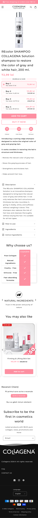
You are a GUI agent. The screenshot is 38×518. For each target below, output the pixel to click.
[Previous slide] (2, 299)
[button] (31, 7)
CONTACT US (7, 473)
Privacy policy (31, 508)
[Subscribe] (32, 438)
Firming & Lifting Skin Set (18, 359)
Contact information (19, 515)
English (18, 493)
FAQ (3, 469)
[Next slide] (35, 299)
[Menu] (2, 7)
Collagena (10, 508)
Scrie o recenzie (19, 396)
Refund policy (20, 508)
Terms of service (14, 512)
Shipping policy (26, 512)
